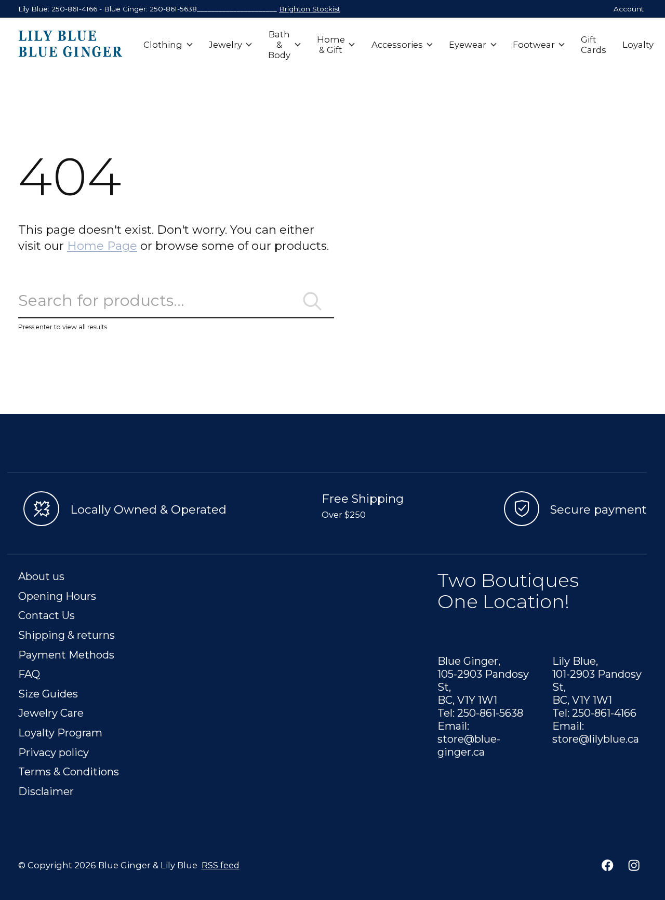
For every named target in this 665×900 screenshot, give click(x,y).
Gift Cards (593, 44)
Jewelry (225, 44)
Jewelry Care (51, 712)
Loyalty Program (60, 732)
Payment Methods (66, 654)
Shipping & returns (66, 634)
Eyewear (467, 44)
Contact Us (46, 615)
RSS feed (221, 865)
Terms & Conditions (68, 771)
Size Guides (48, 693)
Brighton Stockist (309, 9)
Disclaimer (46, 791)
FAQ (29, 673)
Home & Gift (331, 44)
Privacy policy (53, 752)
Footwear (534, 44)
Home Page (102, 245)
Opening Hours (57, 595)
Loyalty (638, 44)
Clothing (162, 44)
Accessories (397, 44)
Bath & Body (279, 44)
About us (41, 576)
